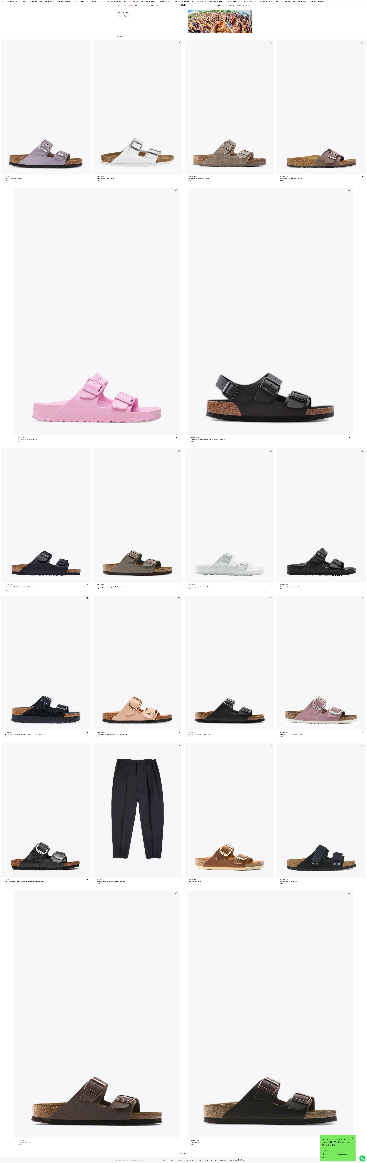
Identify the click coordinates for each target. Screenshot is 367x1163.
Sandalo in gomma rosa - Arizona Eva (28, 439)
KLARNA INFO (233, 1160)
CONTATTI (180, 1160)
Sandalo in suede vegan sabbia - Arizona (199, 179)
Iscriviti (324, 1157)
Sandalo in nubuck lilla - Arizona (13, 179)
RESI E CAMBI (189, 1160)
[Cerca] (353, 1138)
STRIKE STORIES (153, 5)
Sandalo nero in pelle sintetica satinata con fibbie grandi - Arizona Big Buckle (24, 881)
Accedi (239, 5)
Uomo (124, 5)
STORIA (173, 1160)
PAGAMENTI (199, 1160)
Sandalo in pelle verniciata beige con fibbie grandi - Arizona (112, 734)
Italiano (163, 1160)
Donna (118, 5)
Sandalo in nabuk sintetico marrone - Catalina (292, 179)
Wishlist (231, 5)
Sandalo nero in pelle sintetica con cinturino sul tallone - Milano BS (208, 439)
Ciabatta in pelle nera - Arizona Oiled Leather (200, 734)
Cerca (144, 5)
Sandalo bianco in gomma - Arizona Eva (198, 587)
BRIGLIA (99, 879)
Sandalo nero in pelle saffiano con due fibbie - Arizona (18, 587)
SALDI (130, 5)
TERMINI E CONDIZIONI (221, 1160)
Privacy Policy (342, 1154)
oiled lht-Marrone (195, 1142)
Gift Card (137, 5)
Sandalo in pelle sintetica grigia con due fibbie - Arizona (111, 587)
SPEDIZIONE (208, 1160)
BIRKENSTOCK (8, 176)
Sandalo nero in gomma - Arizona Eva (290, 587)
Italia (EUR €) (221, 5)
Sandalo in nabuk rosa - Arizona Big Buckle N (292, 734)
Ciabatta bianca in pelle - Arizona (105, 179)
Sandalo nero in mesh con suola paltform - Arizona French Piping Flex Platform (25, 734)
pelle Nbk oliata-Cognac (194, 881)
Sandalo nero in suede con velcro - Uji (289, 881)
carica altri (183, 1153)
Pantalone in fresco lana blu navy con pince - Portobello (111, 881)
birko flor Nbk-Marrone (24, 1142)
